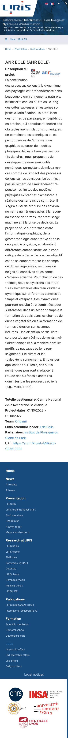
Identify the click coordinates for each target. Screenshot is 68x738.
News (10, 479)
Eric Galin (47, 427)
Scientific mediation (17, 624)
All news (11, 490)
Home (8, 49)
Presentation (20, 49)
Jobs (9, 643)
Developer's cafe (15, 635)
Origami (21, 421)
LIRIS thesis (13, 574)
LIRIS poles (12, 545)
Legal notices (34, 674)
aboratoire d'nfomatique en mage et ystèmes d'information (34, 22)
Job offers (12, 660)
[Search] (66, 3)
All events (11, 484)
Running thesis (14, 585)
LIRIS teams (13, 551)
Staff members (37, 49)
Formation (13, 618)
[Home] (16, 7)
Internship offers (15, 649)
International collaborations (21, 610)
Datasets (11, 568)
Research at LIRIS (19, 540)
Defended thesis (15, 579)
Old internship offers (18, 654)
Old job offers (14, 666)
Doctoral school (15, 629)
